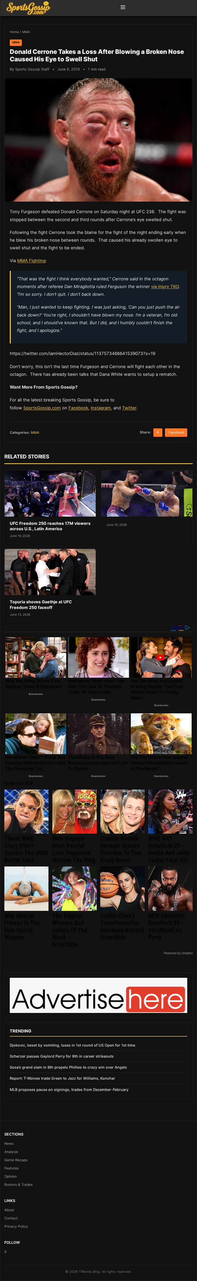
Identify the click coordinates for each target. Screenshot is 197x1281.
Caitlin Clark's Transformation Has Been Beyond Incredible (122, 926)
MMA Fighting (31, 260)
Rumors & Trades (18, 1185)
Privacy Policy (16, 1226)
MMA (26, 32)
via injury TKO (165, 286)
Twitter (129, 407)
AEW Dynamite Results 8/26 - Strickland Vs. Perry (166, 926)
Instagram (101, 407)
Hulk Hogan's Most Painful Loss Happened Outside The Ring (73, 849)
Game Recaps (15, 1160)
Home (14, 32)
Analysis (11, 1152)
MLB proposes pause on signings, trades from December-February (69, 1089)
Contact (11, 1218)
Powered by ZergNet (178, 953)
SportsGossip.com (42, 407)
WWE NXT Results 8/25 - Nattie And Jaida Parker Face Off (169, 849)
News (9, 1143)
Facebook (78, 407)
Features (11, 1168)
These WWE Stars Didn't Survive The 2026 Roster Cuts (26, 849)
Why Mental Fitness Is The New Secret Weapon (22, 926)
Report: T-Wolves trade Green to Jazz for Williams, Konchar (62, 1078)
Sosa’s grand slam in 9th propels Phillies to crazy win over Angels (68, 1067)
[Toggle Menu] (123, 8)
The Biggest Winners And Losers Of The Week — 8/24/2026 (69, 930)
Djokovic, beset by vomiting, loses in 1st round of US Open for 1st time (72, 1045)
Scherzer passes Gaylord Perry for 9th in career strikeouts (62, 1056)
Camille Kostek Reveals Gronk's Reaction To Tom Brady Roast (121, 849)
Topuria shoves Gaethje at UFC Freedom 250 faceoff (41, 604)
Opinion (10, 1176)
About (9, 1210)
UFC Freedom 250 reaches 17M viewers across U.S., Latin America (50, 526)
